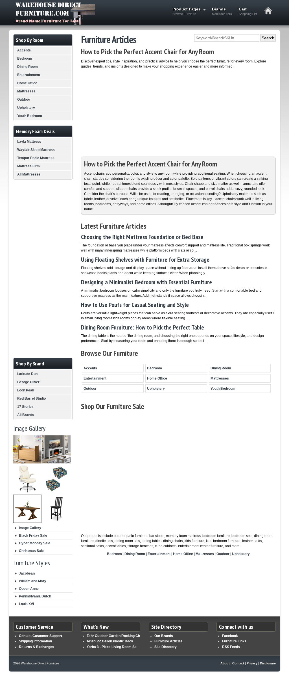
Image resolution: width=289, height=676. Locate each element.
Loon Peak (25, 390)
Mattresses (220, 378)
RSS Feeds (231, 647)
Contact (238, 663)
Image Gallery (30, 528)
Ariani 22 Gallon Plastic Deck (110, 641)
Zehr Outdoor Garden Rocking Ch (113, 636)
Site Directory (165, 647)
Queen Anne (29, 589)
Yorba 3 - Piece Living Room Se (112, 647)
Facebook (230, 636)
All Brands (25, 415)
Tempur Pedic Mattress (35, 158)
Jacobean (27, 573)
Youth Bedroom (223, 389)
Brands (222, 11)
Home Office (157, 378)
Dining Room (221, 368)
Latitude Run (27, 374)
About (225, 663)
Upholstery (156, 389)
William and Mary (32, 581)
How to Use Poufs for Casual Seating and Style (135, 305)
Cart (248, 11)
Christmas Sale (31, 551)
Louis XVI (26, 604)
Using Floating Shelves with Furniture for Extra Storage (145, 259)
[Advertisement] (178, 111)
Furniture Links (234, 641)
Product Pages (185, 11)
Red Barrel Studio (31, 398)
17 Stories (25, 407)
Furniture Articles (168, 641)
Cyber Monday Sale (34, 543)
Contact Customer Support (40, 636)
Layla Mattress (29, 142)
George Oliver (28, 382)
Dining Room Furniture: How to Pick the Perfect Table (142, 327)
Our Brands (163, 636)
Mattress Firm (28, 166)
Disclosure (268, 663)
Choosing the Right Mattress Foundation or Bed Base (142, 237)
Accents (90, 368)
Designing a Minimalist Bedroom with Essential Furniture (146, 282)
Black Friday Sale (33, 536)
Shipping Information (35, 641)
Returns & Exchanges (36, 647)
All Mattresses (29, 174)
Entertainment (95, 378)
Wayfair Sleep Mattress (36, 150)
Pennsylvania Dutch (35, 596)
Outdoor (90, 389)
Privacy (252, 663)
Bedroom (154, 368)
